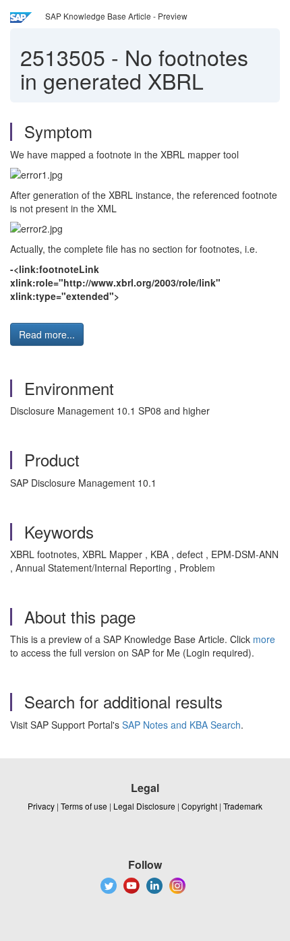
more (264, 639)
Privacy (41, 806)
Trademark (242, 806)
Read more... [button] (47, 334)
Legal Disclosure (144, 806)
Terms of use (84, 806)
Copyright (199, 806)
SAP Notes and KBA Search (181, 724)
